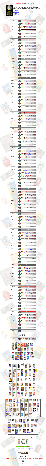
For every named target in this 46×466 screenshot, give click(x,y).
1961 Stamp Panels (34, 367)
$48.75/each (26, 255)
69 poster (21, 380)
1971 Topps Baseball (15, 10)
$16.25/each (33, 255)
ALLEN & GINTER (18, 449)
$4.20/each (31, 249)
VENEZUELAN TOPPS (31, 448)
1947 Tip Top (17, 411)
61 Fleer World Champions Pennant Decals (22, 366)
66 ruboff (25, 376)
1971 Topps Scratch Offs (16, 12)
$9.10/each (27, 135)
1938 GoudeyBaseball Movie (24, 422)
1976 (30, 355)
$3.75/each (25, 27)
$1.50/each (31, 68)
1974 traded (18, 355)
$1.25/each (33, 321)
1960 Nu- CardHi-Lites (32, 426)
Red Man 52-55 (16, 427)
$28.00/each (24, 252)
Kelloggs (27, 359)
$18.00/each (24, 274)
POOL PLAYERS (14, 449)
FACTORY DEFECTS (33, 395)
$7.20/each (29, 119)
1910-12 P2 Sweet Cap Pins (13, 421)
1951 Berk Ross (9, 427)
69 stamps (10, 386)
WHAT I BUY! (22, 449)
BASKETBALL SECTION (23, 448)
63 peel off (21, 372)
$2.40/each (31, 195)
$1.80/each (31, 233)
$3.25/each (28, 154)
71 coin (15, 349)
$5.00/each (27, 62)
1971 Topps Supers (15, 11)
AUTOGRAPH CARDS (30, 396)
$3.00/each (31, 43)
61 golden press (9, 432)
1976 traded (13, 359)
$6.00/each (27, 65)
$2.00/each (30, 27)
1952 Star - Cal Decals (24, 427)
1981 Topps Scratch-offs (32, 432)
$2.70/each (31, 217)
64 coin (29, 371)
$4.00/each (29, 220)
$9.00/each (26, 46)
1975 (24, 355)
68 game (13, 381)
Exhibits (16, 422)
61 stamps (29, 367)
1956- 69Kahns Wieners (10, 411)
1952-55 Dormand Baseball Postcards (20, 427)
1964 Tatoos (34, 372)
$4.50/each (26, 49)
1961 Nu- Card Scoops (36, 427)
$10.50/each (26, 201)
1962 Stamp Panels (14, 372)
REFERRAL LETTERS (27, 449)
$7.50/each (26, 198)
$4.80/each (29, 271)
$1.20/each (31, 151)
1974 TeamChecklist (21, 355)
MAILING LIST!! (12, 457)
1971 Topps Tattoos (15, 13)
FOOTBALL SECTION (19, 448)
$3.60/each (29, 318)
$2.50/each (28, 27)
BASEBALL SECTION (14, 448)
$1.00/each (31, 81)
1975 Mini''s (28, 354)
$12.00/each (24, 176)
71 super (12, 350)
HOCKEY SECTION (27, 448)
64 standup (26, 372)
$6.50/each (27, 268)
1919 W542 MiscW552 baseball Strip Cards (9, 422)
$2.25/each (35, 236)
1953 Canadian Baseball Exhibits (20, 422)
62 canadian (30, 401)
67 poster (29, 376)
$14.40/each (28, 157)
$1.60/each (29, 151)
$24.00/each (26, 173)
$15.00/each (28, 173)
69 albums (14, 386)
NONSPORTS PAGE (31, 449)
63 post (37, 401)
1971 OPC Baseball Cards (16, 14)
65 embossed (18, 376)
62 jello (33, 401)
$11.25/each (26, 24)
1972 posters (28, 351)
